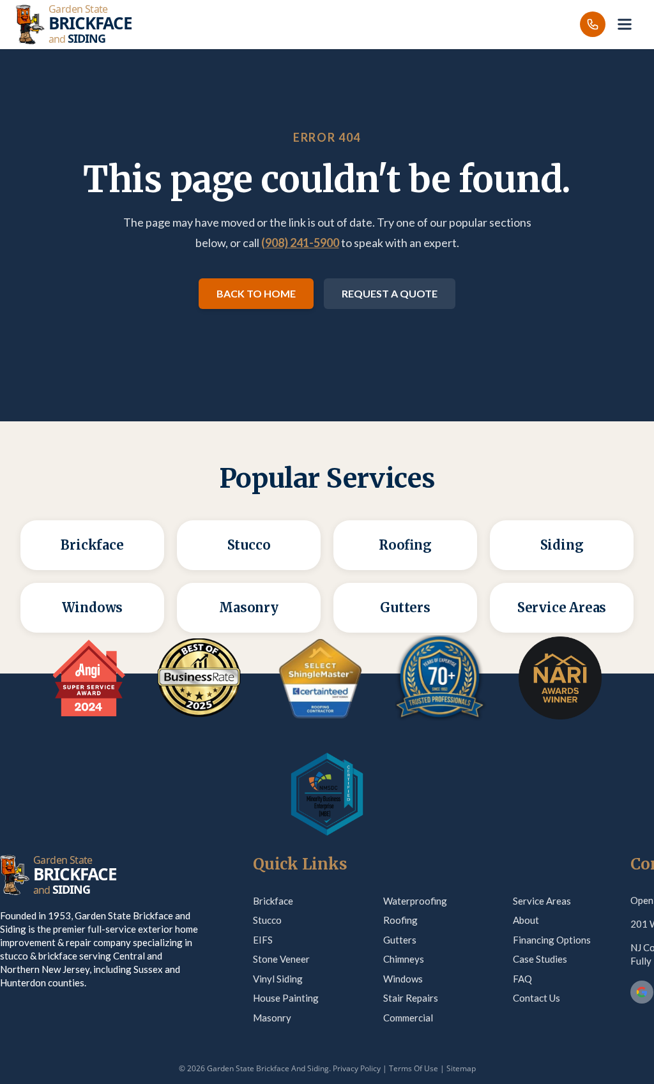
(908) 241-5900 (300, 243)
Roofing (400, 920)
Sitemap (461, 1068)
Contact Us (536, 998)
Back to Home (256, 293)
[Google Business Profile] (641, 992)
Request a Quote (389, 293)
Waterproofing (415, 901)
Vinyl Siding (278, 978)
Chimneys (403, 959)
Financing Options (552, 939)
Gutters (399, 939)
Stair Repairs (410, 998)
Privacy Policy (357, 1068)
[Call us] (592, 24)
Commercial (408, 1017)
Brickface (273, 901)
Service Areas (542, 901)
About (526, 920)
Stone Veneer (281, 959)
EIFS (263, 939)
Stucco (267, 920)
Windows (403, 978)
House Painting (286, 998)
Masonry (272, 1017)
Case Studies (540, 959)
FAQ (522, 978)
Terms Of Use (413, 1068)
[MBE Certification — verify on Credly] (327, 794)
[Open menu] (625, 24)
